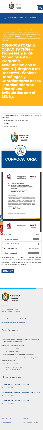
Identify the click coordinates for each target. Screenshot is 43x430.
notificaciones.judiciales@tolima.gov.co (14, 323)
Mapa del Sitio (6, 418)
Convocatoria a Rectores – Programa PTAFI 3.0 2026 (21, 393)
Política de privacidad (31, 422)
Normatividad (6, 422)
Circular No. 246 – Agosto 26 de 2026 (15, 401)
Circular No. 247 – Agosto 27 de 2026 (15, 385)
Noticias (26, 418)
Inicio (3, 30)
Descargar (8, 271)
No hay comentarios (10, 126)
